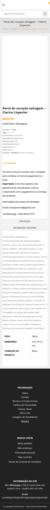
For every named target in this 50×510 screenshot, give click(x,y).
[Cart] (48, 5)
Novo (34, 351)
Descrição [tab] (25, 221)
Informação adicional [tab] (25, 228)
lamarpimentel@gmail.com (22, 207)
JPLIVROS (14, 153)
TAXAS (25, 421)
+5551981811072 (26, 214)
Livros (14, 130)
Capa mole (10, 133)
